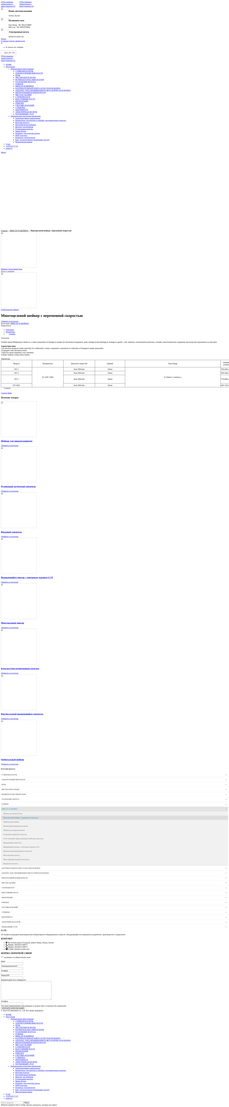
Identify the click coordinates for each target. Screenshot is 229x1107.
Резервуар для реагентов (25, 138)
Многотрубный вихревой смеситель (16, 859)
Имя (3, 961)
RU (13, 53)
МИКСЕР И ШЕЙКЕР (24, 86)
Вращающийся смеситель (12, 843)
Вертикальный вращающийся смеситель (22, 714)
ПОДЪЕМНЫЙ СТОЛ (24, 114)
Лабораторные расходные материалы (25, 116)
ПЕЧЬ (17, 75)
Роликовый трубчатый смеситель (18, 486)
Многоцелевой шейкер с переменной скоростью (20, 818)
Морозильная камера (23, 142)
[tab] (117, 330)
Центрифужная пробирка (25, 125)
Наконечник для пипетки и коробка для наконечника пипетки (40, 120)
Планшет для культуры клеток (27, 133)
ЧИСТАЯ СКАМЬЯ (23, 95)
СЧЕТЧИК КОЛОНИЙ (24, 105)
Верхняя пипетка (22, 123)
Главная (4, 231)
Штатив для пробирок (24, 127)
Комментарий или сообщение (13, 980)
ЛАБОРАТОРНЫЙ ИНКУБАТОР (29, 73)
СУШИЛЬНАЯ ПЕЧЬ (24, 71)
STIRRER (19, 84)
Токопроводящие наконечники (27, 118)
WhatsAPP (5, 975)
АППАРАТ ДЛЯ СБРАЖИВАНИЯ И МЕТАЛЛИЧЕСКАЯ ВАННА (43, 90)
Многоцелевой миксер (12, 623)
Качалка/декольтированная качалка (20, 668)
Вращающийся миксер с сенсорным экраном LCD (27, 577)
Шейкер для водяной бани (11, 269)
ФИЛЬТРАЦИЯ (21, 101)
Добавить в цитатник (9, 321)
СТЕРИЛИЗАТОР (22, 97)
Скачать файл (6, 393)
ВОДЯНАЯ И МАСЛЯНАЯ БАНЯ (29, 80)
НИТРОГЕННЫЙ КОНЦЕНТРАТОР (30, 93)
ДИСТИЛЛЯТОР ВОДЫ (25, 77)
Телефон (4, 971)
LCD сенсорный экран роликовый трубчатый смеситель (23, 839)
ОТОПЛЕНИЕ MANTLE (25, 82)
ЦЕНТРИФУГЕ (21, 110)
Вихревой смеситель (11, 532)
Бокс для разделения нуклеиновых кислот (32, 140)
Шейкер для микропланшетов (16, 441)
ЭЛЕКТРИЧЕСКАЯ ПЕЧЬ (26, 112)
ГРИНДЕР (19, 103)
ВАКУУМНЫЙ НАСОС (25, 99)
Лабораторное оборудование (22, 69)
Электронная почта (9, 966)
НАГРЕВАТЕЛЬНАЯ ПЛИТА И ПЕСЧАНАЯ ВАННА (38, 88)
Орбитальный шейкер (10, 310)
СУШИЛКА (20, 108)
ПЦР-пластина (21, 135)
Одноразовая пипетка (24, 129)
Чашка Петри (20, 131)
